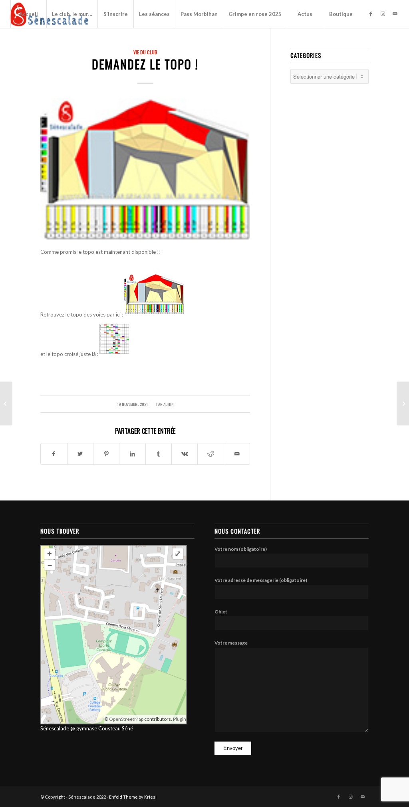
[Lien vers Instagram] (383, 14)
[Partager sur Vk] (184, 453)
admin (168, 404)
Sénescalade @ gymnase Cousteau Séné (86, 728)
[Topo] (145, 168)
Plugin (179, 719)
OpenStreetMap (126, 719)
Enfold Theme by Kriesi (133, 796)
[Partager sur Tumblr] (158, 453)
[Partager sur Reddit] (210, 453)
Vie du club (145, 52)
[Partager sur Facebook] (54, 453)
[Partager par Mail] (237, 453)
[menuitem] (28, 14)
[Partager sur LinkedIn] (132, 453)
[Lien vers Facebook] (371, 14)
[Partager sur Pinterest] (106, 453)
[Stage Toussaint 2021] (6, 403)
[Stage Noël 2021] (403, 403)
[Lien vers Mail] (395, 14)
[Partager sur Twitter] (80, 453)
